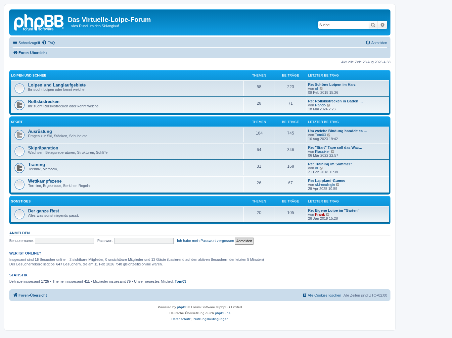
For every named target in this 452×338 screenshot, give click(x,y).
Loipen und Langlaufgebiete (57, 85)
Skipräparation (43, 147)
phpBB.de (223, 313)
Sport (17, 122)
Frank (320, 214)
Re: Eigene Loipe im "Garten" (333, 210)
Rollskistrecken (44, 101)
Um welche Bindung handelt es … (337, 131)
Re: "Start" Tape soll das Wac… (335, 147)
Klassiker (322, 151)
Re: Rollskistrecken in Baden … (335, 101)
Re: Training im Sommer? (330, 164)
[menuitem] (48, 43)
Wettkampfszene (45, 181)
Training (36, 164)
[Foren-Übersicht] (39, 21)
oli (316, 88)
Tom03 (320, 135)
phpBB (182, 307)
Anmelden (19, 233)
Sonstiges (21, 201)
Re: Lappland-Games (326, 181)
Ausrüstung (40, 131)
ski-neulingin (325, 185)
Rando (320, 105)
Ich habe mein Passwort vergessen (205, 241)
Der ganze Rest (43, 210)
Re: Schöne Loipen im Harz (332, 84)
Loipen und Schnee (28, 75)
